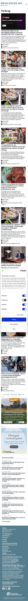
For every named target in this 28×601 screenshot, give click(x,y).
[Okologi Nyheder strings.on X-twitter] (6, 588)
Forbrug (9, 47)
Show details (20, 314)
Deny (14, 329)
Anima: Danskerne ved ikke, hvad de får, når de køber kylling (13, 492)
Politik (19, 124)
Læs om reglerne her (19, 598)
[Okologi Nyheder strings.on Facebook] (3, 588)
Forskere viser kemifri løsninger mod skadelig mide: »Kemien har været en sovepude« (12, 505)
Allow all (14, 319)
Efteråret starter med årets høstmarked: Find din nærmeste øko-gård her (13, 473)
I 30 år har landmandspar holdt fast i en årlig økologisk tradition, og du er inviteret (13, 480)
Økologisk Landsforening (9, 554)
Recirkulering (14, 47)
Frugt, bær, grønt (15, 163)
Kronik (4, 85)
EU (3, 202)
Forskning (13, 85)
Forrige (7, 394)
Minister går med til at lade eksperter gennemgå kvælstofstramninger (12, 468)
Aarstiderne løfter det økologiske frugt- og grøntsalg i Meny (13, 463)
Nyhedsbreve (6, 536)
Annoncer (5, 537)
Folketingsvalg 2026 (8, 124)
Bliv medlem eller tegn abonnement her (9, 582)
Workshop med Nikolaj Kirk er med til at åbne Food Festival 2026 (13, 518)
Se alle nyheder (6, 521)
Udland (4, 47)
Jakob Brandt (5, 548)
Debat (4, 390)
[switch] (24, 300)
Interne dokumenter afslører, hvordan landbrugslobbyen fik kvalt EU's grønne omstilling (13, 499)
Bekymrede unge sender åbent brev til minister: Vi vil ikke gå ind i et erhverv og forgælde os (13, 512)
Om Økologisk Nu (7, 534)
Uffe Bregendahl (6, 551)
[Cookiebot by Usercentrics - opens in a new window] (20, 271)
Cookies (4, 539)
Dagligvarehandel (15, 243)
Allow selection (14, 324)
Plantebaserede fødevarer (11, 202)
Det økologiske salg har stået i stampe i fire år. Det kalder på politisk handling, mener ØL (13, 486)
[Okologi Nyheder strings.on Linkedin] (9, 588)
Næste (20, 394)
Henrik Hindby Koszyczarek (9, 544)
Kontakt (4, 541)
